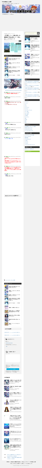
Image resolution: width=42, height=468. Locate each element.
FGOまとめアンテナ (28, 127)
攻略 (25, 118)
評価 (25, 122)
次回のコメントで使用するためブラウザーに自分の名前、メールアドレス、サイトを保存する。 (12, 366)
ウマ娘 (26, 140)
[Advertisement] (21, 23)
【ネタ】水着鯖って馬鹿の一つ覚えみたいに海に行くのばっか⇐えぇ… (15, 393)
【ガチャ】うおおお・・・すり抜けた (31, 92)
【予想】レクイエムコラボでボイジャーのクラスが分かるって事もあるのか (15, 425)
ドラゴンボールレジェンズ (30, 144)
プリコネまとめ (28, 139)
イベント (26, 103)
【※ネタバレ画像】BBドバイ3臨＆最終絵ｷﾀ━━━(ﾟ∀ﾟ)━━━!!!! (15, 401)
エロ (25, 104)
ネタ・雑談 (13, 280)
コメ (20, 41)
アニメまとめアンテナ (29, 130)
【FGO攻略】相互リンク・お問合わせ (8, 14)
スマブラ (26, 141)
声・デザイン (27, 116)
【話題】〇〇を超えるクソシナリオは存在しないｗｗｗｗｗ (34, 70)
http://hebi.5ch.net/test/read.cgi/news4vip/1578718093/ (13, 90)
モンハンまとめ (28, 136)
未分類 (26, 119)
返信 (6, 346)
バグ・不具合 (27, 112)
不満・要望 (26, 114)
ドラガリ (26, 143)
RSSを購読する (28, 151)
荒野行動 (26, 137)
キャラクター (8, 280)
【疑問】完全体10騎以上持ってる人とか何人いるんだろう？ (35, 62)
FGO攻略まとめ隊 (6, 1)
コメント (7, 353)
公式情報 (26, 115)
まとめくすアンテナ (28, 129)
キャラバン (26, 108)
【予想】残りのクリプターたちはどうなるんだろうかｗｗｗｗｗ (15, 432)
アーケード (26, 101)
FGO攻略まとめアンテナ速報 (30, 126)
